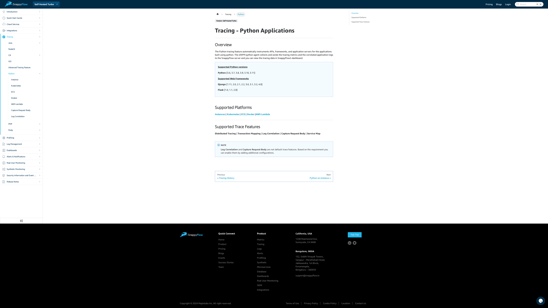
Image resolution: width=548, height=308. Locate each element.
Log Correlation (18, 116)
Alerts (260, 253)
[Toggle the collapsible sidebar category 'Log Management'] (40, 144)
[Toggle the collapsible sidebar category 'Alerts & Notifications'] (40, 157)
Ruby (10, 130)
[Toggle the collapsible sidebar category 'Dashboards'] (40, 150)
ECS (13, 92)
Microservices (264, 267)
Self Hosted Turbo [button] (44, 4)
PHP (10, 124)
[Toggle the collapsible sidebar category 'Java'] (40, 43)
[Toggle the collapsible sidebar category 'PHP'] (40, 124)
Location (346, 303)
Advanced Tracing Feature (19, 67)
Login (508, 4)
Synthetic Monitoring (16, 169)
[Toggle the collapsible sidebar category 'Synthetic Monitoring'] (40, 169)
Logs (259, 248)
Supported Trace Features (360, 22)
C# (9, 55)
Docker (14, 98)
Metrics (260, 239)
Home (221, 239)
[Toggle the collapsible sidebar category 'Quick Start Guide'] (40, 18)
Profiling (10, 137)
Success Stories (226, 262)
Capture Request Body (20, 110)
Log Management (14, 144)
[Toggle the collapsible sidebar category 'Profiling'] (40, 138)
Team (221, 267)
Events (221, 257)
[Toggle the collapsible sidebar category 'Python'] (40, 74)
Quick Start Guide (14, 18)
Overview (354, 13)
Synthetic (261, 262)
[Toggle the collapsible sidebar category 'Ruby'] (40, 130)
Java (10, 43)
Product (222, 244)
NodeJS (11, 49)
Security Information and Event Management (22, 175)
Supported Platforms (358, 17)
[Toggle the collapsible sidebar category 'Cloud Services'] (40, 24)
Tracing (10, 37)
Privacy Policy (311, 303)
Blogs (499, 4)
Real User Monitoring (16, 163)
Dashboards (12, 150)
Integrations (12, 30)
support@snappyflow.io (307, 275)
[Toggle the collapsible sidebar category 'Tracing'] (40, 37)
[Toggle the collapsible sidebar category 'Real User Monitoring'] (40, 163)
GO (9, 61)
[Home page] (217, 14)
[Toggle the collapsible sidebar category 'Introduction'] (40, 12)
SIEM (259, 285)
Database (261, 271)
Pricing (489, 4)
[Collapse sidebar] (21, 221)
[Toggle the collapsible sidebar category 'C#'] (40, 55)
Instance (14, 79)
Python (11, 73)
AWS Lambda (17, 104)
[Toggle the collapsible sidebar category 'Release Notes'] (40, 182)
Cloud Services (13, 24)
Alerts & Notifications (16, 156)
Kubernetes (16, 85)
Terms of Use (292, 303)
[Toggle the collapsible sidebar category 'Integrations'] (40, 31)
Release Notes (13, 181)
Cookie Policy (330, 303)
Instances (220, 114)
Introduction (12, 11)
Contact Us (360, 303)
